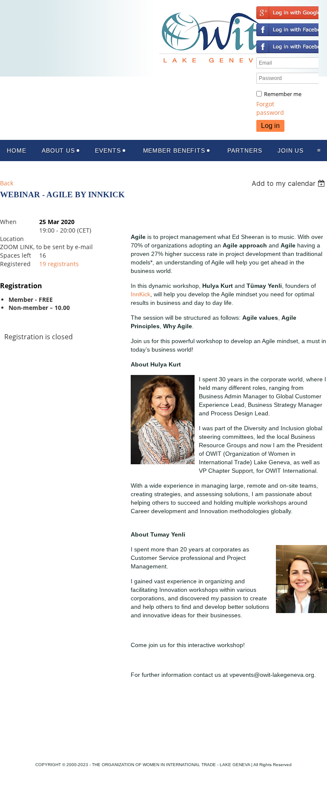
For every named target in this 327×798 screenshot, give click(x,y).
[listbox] (289, 183)
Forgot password (270, 108)
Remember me (282, 94)
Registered (15, 264)
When (8, 222)
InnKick (140, 294)
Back (6, 183)
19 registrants (59, 264)
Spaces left (15, 255)
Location (12, 239)
